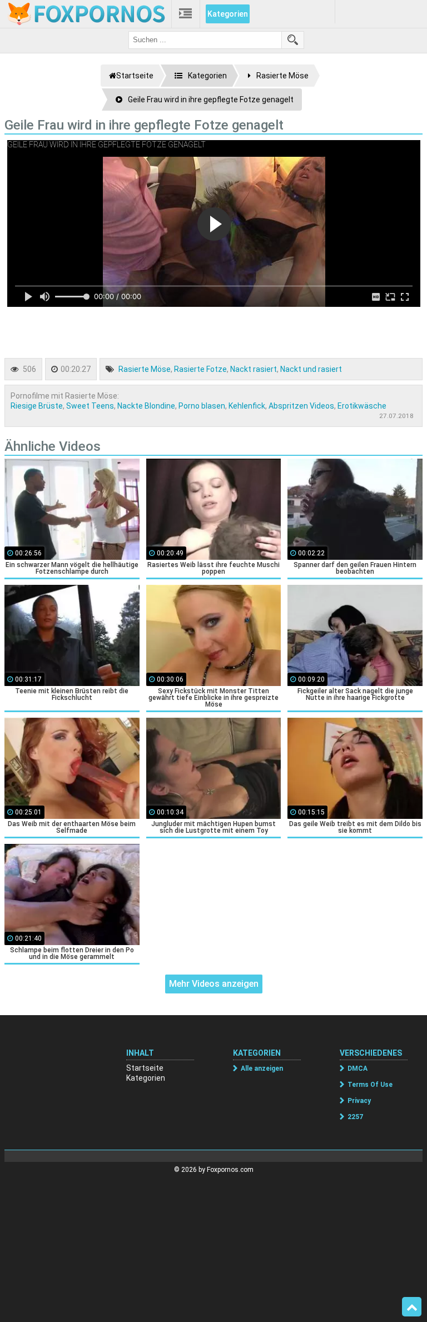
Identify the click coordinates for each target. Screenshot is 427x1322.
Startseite (144, 1067)
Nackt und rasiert (311, 369)
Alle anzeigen (262, 1068)
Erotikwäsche (361, 405)
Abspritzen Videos (301, 405)
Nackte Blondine (146, 405)
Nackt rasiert (253, 369)
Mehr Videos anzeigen (214, 983)
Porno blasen (201, 405)
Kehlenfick (247, 405)
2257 (355, 1117)
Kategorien (227, 13)
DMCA (357, 1068)
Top (411, 1307)
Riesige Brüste (37, 405)
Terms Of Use (370, 1085)
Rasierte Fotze (200, 369)
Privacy (359, 1101)
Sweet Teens (90, 405)
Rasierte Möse (144, 369)
